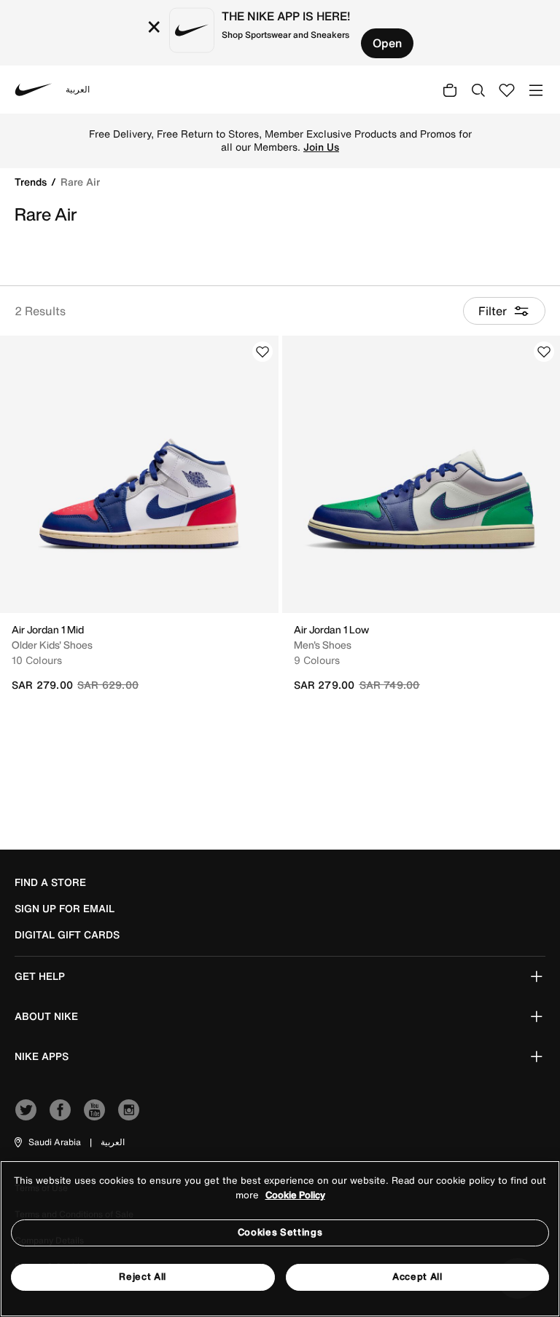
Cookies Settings (280, 1232)
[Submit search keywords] (478, 89)
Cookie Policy (295, 1195)
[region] (280, 1238)
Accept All (417, 1277)
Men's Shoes (322, 644)
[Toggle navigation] (535, 89)
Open (387, 43)
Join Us (321, 147)
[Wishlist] (262, 351)
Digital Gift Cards (67, 934)
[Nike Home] (33, 89)
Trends (32, 181)
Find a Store (50, 882)
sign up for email (64, 908)
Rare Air (80, 181)
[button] (46, 1142)
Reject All (142, 1277)
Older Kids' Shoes (52, 644)
